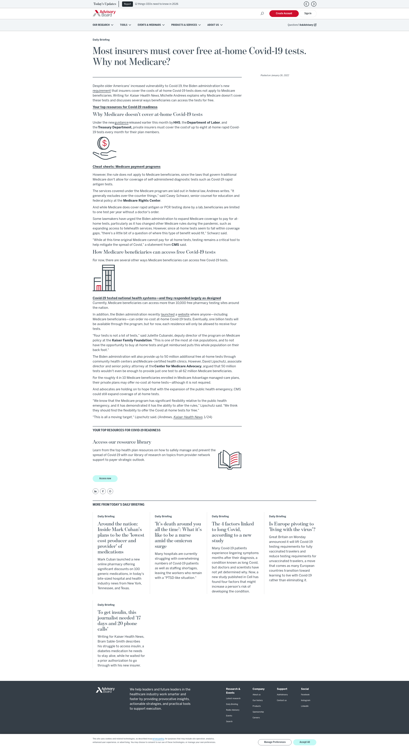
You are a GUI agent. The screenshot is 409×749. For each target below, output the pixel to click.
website (183, 314)
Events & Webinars (149, 25)
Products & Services (184, 25)
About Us (213, 25)
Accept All (305, 742)
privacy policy (158, 739)
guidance (121, 122)
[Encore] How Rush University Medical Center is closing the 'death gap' (178, 4)
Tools (123, 25)
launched (168, 314)
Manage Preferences (275, 742)
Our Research (101, 25)
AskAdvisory (306, 25)
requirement (102, 90)
